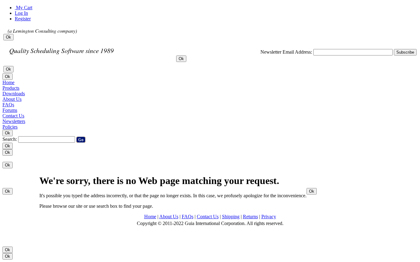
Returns (250, 216)
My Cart (23, 7)
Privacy (268, 216)
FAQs (187, 216)
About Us (168, 216)
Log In (21, 13)
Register (23, 18)
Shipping (231, 216)
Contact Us (208, 216)
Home (150, 216)
